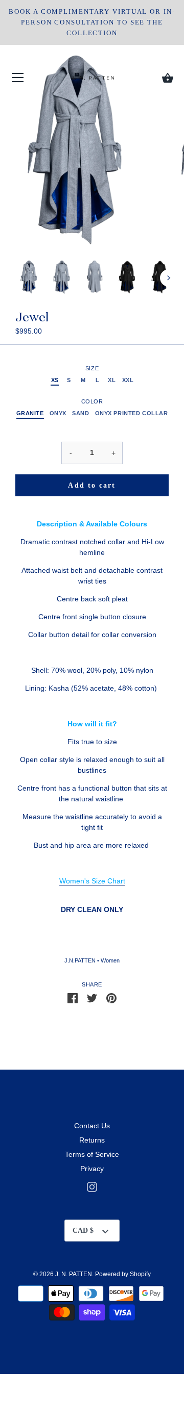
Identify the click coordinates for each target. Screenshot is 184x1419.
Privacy (92, 1168)
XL (112, 380)
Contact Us (92, 1126)
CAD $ (83, 1230)
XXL (128, 380)
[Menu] (18, 79)
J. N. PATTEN (73, 1274)
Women (110, 960)
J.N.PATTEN (80, 960)
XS (55, 380)
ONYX (58, 413)
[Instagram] (92, 1186)
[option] (29, 277)
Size (92, 368)
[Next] (168, 278)
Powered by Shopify (123, 1274)
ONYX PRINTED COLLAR (131, 413)
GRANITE (30, 413)
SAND (80, 413)
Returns (92, 1140)
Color (92, 401)
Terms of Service (92, 1154)
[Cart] (168, 78)
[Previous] (15, 278)
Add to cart (92, 485)
